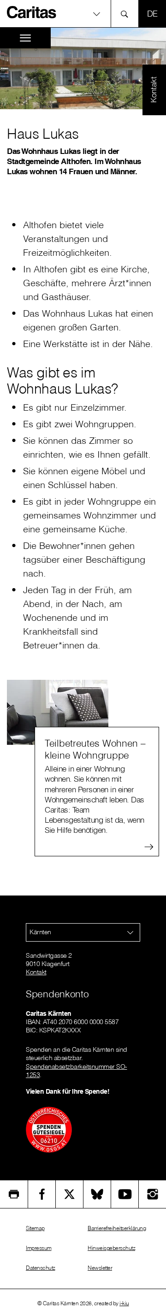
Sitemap (35, 1228)
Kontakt (36, 972)
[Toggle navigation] (25, 38)
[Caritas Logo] (32, 12)
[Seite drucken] (14, 1194)
